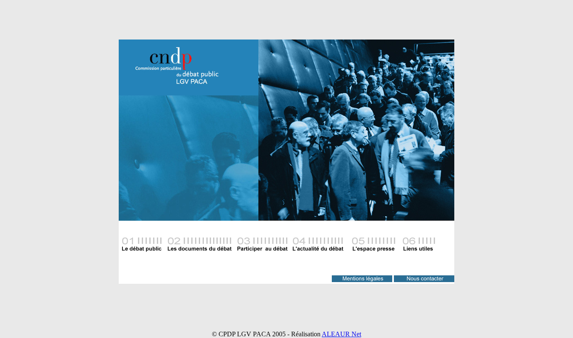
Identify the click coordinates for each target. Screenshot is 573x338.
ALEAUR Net (341, 334)
